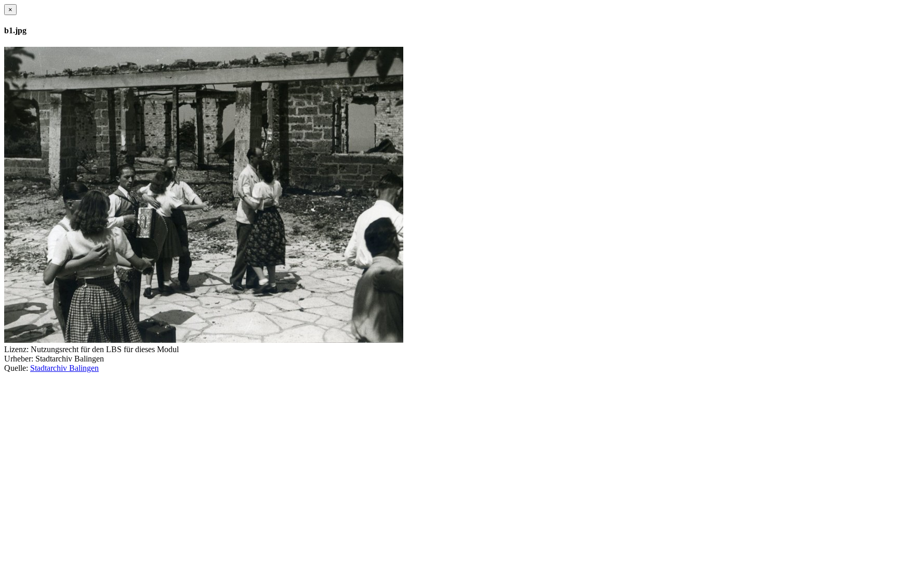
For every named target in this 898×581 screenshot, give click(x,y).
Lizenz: (16, 349)
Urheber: (18, 358)
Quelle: (16, 368)
